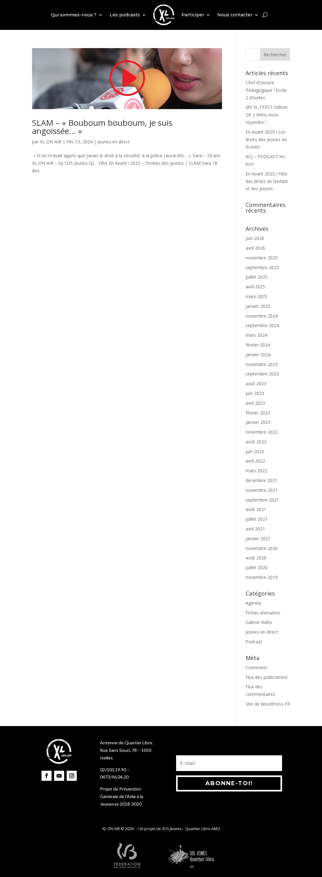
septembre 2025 (262, 267)
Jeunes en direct (113, 142)
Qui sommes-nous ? (74, 15)
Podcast (254, 642)
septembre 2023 (262, 374)
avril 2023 (255, 403)
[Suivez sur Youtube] (59, 776)
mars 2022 (256, 471)
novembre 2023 (262, 364)
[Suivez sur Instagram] (72, 776)
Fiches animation (263, 613)
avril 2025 (255, 287)
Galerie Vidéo (259, 622)
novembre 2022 (262, 432)
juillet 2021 (257, 519)
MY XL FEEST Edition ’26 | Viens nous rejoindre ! (267, 114)
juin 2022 (255, 451)
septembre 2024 (262, 325)
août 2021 (256, 509)
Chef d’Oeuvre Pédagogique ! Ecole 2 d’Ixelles (266, 90)
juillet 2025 (257, 277)
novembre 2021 (262, 490)
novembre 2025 (262, 258)
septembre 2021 (262, 500)
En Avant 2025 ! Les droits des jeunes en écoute (266, 139)
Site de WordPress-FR (268, 704)
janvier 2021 (258, 538)
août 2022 (256, 442)
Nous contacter (235, 15)
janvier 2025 (258, 306)
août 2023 (256, 383)
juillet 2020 (257, 567)
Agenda (253, 603)
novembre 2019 (262, 577)
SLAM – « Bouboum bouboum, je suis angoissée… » (102, 126)
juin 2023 (255, 393)
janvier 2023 (258, 422)
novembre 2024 (262, 316)
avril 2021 (255, 529)
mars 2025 (256, 296)
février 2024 (258, 345)
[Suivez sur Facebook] (47, 776)
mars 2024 (256, 335)
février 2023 (258, 413)
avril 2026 (255, 248)
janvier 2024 (258, 355)
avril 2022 (255, 461)
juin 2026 (255, 238)
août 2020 (256, 558)
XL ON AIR (50, 142)
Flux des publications (267, 677)
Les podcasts (125, 15)
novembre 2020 (262, 548)
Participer (192, 15)
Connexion (256, 667)
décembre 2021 (261, 480)
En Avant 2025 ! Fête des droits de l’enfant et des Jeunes (267, 181)
